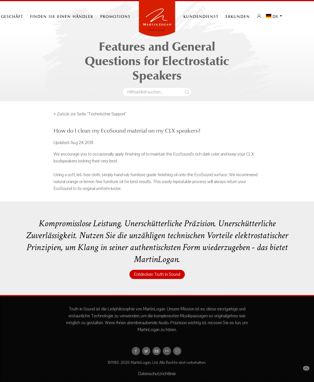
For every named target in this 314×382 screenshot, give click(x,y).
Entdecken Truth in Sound (157, 274)
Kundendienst (201, 16)
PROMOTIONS (115, 16)
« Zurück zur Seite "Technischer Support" (90, 114)
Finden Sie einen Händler (61, 16)
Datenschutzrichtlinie (157, 374)
